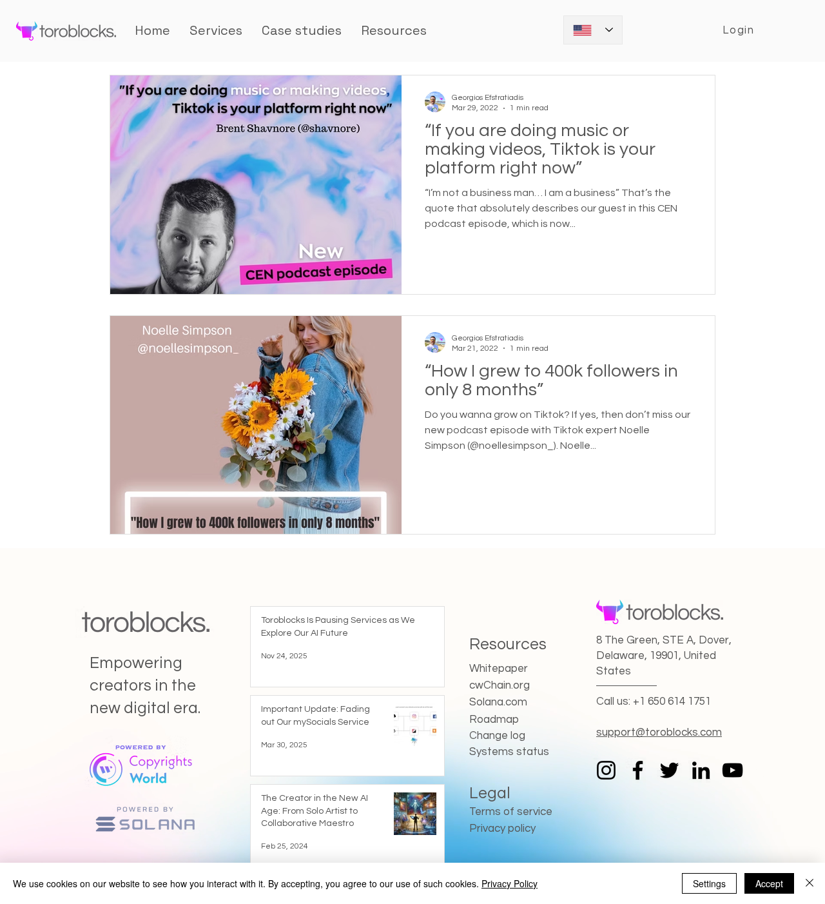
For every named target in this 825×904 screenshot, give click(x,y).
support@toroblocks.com (659, 732)
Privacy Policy (509, 883)
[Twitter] (669, 770)
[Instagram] (606, 770)
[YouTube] (732, 770)
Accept (769, 883)
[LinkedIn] (700, 770)
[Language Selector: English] (593, 29)
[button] (301, 30)
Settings (709, 883)
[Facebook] (637, 770)
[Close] (809, 883)
